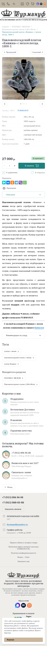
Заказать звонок (13, 509)
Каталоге (39, 327)
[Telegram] (16, 182)
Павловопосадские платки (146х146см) (19, 29)
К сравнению (11, 173)
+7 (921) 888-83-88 (13, 502)
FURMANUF (23, 110)
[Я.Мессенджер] (4, 182)
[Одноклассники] (12, 182)
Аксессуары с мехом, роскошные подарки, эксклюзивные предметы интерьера (23, 583)
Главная (5, 27)
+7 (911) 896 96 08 (12, 497)
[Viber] (20, 182)
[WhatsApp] (25, 182)
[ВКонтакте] (8, 182)
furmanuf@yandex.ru (17, 524)
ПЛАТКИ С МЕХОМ (21, 27)
